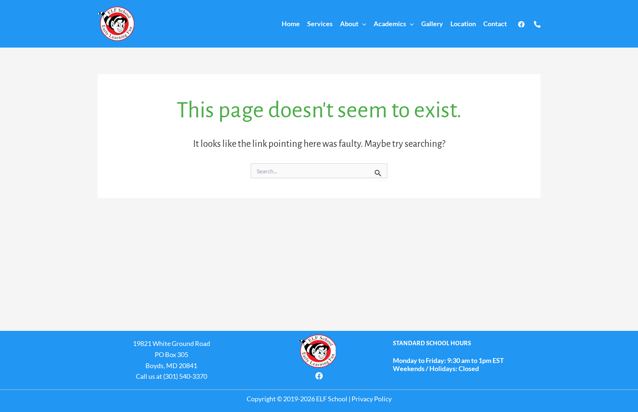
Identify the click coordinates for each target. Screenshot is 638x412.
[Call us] (537, 24)
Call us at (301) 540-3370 (171, 376)
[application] (362, 23)
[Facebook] (521, 24)
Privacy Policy (371, 399)
